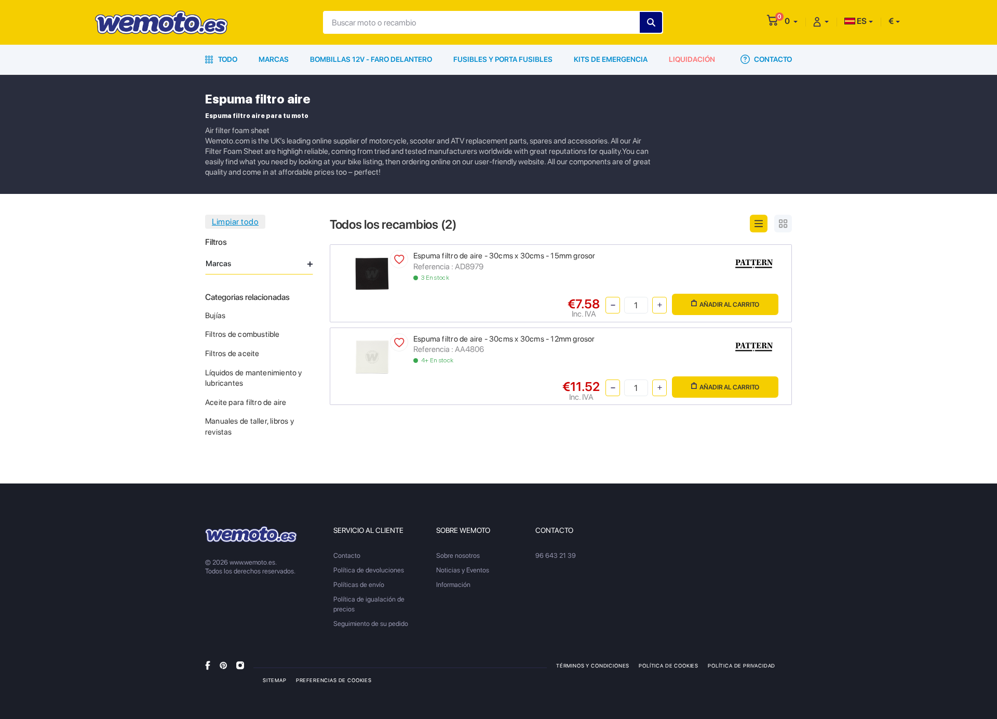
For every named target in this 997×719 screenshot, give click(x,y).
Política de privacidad (741, 665)
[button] (791, 21)
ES (861, 21)
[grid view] (783, 223)
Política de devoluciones (368, 570)
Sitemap (275, 680)
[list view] (758, 223)
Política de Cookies (668, 665)
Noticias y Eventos (462, 570)
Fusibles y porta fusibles (503, 59)
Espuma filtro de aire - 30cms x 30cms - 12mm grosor (504, 339)
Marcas (274, 59)
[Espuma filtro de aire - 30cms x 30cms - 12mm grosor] (372, 356)
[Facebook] (207, 665)
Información (453, 585)
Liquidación (692, 59)
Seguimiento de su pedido (370, 624)
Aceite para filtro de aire (245, 402)
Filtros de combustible (242, 334)
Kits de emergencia (611, 59)
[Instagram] (240, 665)
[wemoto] (251, 534)
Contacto (772, 59)
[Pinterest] (223, 665)
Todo (227, 59)
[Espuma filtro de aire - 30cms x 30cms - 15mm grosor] (372, 273)
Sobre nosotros (458, 555)
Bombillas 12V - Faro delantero (371, 59)
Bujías (215, 315)
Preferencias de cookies (334, 680)
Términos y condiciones (592, 665)
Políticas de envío (358, 585)
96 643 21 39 (555, 555)
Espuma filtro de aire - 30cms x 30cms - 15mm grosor (504, 255)
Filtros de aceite (232, 353)
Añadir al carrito (729, 304)
